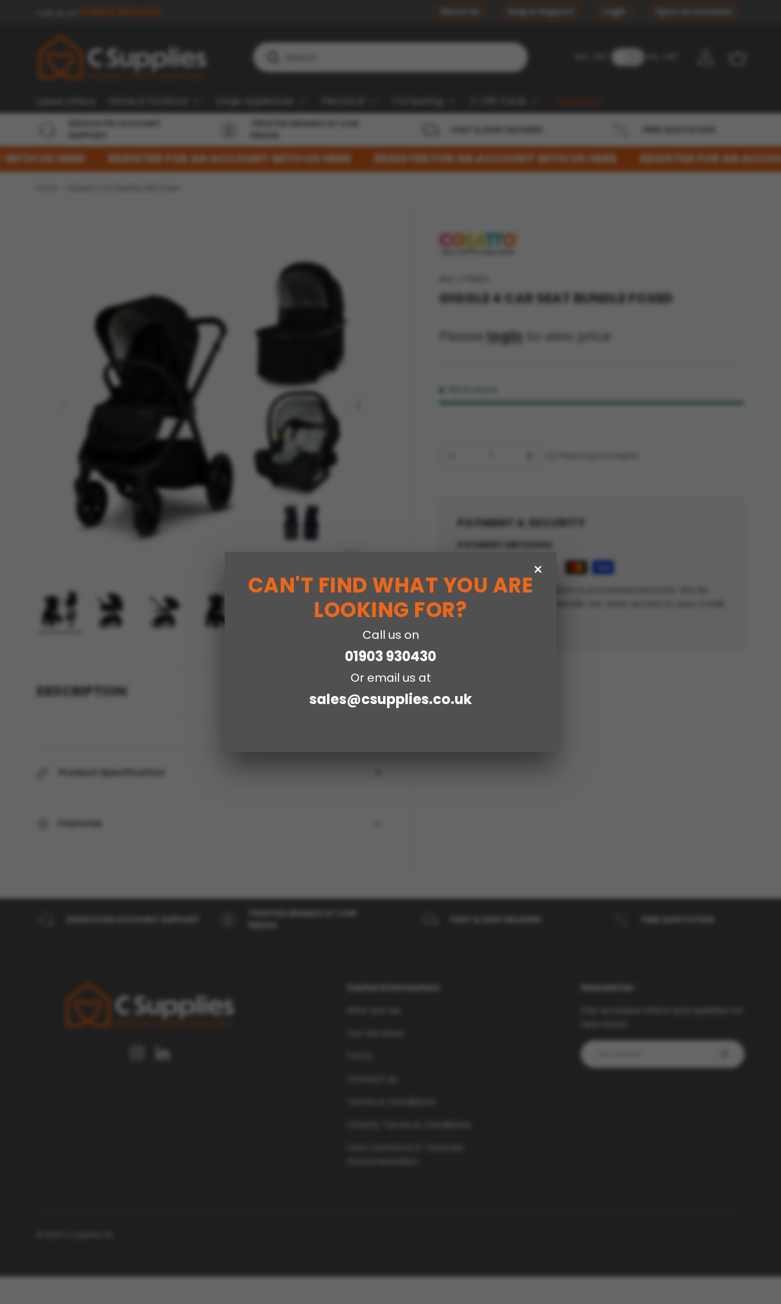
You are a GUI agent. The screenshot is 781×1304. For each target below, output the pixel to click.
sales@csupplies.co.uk (390, 699)
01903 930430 (390, 656)
